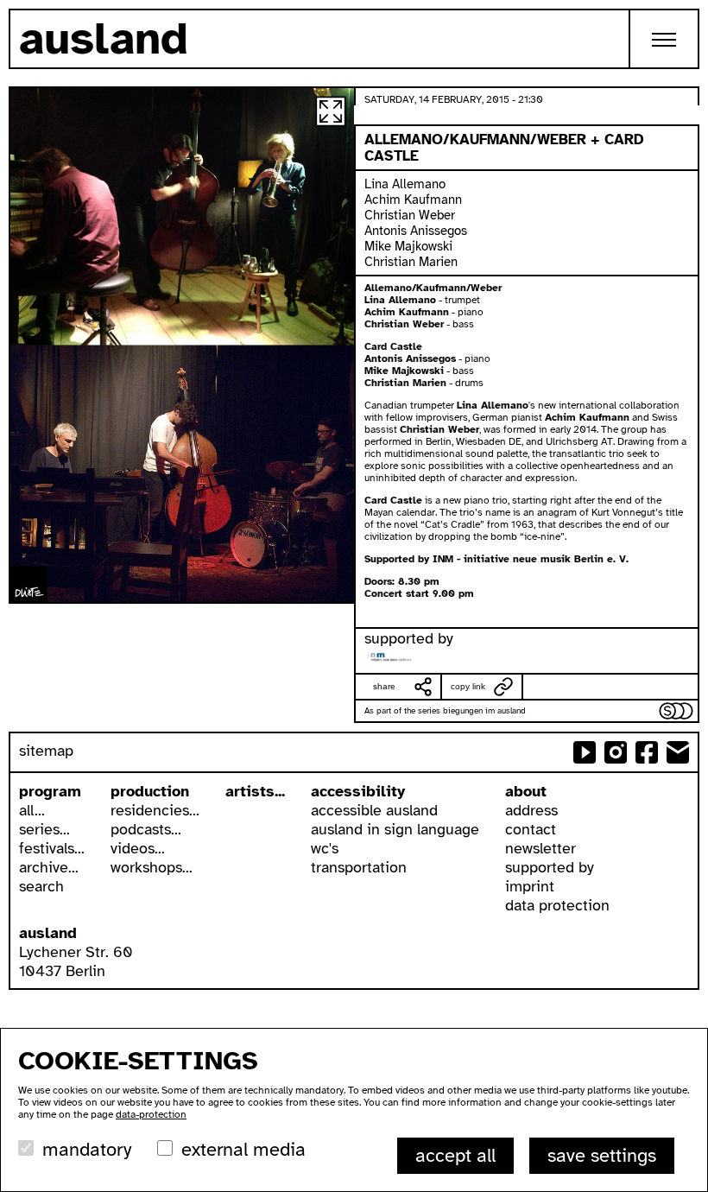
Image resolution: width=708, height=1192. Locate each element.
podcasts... (146, 829)
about (526, 791)
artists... (255, 791)
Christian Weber (409, 215)
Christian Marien (411, 261)
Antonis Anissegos (415, 230)
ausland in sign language (395, 829)
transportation (359, 867)
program (50, 791)
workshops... (152, 867)
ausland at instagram (615, 752)
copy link (468, 686)
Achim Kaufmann (413, 199)
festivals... (52, 848)
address (531, 810)
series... (44, 829)
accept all (455, 1155)
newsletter (540, 848)
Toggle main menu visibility (664, 39)
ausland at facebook (646, 752)
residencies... (155, 810)
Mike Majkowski (408, 246)
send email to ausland (678, 752)
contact (530, 829)
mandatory (86, 1149)
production (150, 791)
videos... (138, 848)
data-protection (151, 1114)
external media (243, 1149)
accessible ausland (374, 810)
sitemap (46, 750)
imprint (529, 886)
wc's (324, 848)
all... (32, 810)
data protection (557, 905)
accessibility (358, 791)
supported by (549, 867)
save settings (601, 1155)
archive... (49, 867)
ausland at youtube (584, 752)
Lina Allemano (405, 184)
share (384, 686)
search (41, 886)
